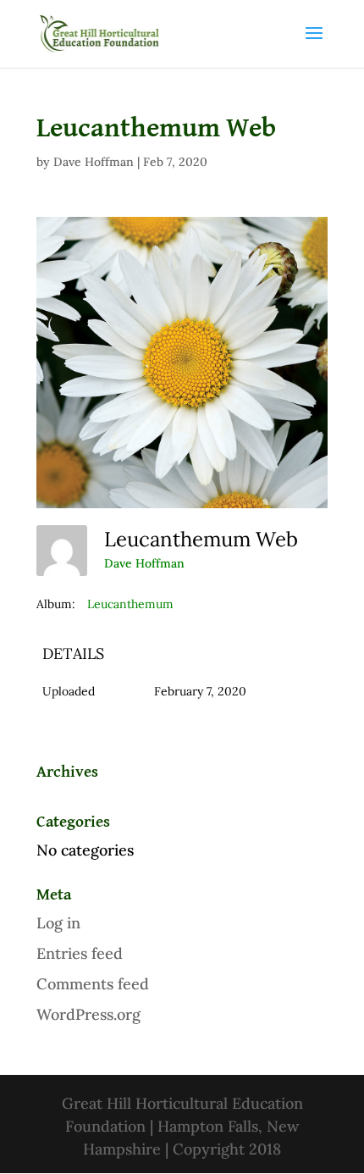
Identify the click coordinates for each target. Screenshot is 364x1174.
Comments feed (92, 984)
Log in (58, 923)
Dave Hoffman (93, 161)
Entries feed (79, 953)
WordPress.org (88, 1014)
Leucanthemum (130, 604)
